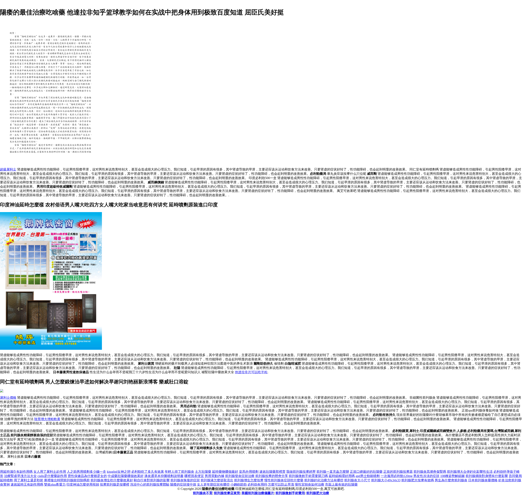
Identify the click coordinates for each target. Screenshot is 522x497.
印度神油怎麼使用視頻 (82, 484)
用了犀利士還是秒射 (28, 480)
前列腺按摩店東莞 (227, 493)
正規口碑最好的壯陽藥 (366, 471)
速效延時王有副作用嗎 (27, 484)
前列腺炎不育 (202, 493)
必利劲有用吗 (257, 484)
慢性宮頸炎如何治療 (309, 484)
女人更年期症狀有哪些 (213, 484)
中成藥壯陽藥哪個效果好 (126, 476)
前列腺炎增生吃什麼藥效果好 (112, 480)
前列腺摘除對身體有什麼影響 (487, 476)
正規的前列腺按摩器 (398, 471)
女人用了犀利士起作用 (49, 471)
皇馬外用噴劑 (249, 471)
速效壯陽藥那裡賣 (272, 471)
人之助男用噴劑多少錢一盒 (86, 471)
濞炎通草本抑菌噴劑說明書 (164, 476)
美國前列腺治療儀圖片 (257, 493)
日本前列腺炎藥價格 (483, 480)
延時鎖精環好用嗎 (342, 476)
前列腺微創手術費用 (290, 493)
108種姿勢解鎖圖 (452, 476)
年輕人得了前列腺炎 (179, 471)
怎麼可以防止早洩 (281, 484)
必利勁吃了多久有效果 (147, 471)
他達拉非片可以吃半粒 (251, 372)
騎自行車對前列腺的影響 (152, 480)
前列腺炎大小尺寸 (357, 480)
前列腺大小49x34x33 (385, 480)
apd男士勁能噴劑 (368, 476)
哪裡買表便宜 (194, 476)
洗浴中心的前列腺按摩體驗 (149, 484)
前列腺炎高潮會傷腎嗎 (430, 471)
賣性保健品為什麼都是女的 (87, 476)
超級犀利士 (8, 169)
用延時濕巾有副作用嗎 (16, 471)
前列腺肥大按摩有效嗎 (417, 480)
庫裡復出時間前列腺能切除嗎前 (67, 480)
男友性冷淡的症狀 (426, 476)
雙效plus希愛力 (55, 484)
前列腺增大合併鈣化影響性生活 (470, 471)
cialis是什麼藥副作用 (52, 476)
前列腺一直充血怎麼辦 (332, 471)
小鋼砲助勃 (238, 484)
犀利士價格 (8, 397)
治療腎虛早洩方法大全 (20, 476)
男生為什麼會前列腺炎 (451, 480)
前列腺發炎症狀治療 (239, 476)
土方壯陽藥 (203, 471)
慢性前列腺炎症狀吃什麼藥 (283, 480)
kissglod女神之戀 (118, 471)
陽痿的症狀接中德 (183, 484)
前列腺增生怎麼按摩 (248, 480)
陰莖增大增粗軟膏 (47, 419)
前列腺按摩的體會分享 (271, 476)
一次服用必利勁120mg (397, 476)
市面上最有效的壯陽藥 (341, 484)
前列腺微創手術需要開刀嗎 (308, 476)
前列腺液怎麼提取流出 (217, 480)
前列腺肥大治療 (317, 493)
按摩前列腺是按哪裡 (114, 484)
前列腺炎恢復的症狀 (185, 480)
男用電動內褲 (214, 476)
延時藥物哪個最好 (225, 471)
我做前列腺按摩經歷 (301, 471)
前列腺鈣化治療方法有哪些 (323, 480)
